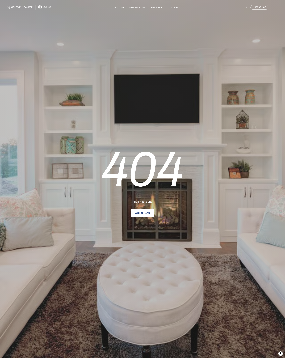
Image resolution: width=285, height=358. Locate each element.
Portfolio (119, 7)
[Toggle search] (246, 7)
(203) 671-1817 (259, 7)
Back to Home (142, 212)
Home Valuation (137, 7)
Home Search (156, 7)
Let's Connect (174, 7)
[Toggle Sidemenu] (276, 7)
